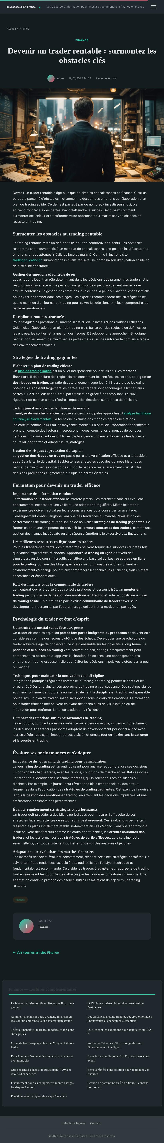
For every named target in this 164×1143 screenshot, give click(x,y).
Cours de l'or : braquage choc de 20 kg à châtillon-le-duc (42, 1045)
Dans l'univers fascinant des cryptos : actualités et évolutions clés (42, 1058)
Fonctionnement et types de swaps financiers (39, 1096)
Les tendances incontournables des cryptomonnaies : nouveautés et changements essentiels (120, 1018)
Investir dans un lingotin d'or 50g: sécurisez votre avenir (118, 1058)
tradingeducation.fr (27, 260)
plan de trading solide (35, 371)
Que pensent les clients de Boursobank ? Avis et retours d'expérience (41, 1071)
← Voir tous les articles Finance (36, 952)
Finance (24, 28)
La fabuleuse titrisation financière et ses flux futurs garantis (42, 1005)
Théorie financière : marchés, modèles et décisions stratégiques (42, 1032)
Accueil (11, 28)
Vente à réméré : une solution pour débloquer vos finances (118, 1071)
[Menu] (154, 7)
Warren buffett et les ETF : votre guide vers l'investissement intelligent (114, 1045)
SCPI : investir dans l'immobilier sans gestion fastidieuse (116, 1005)
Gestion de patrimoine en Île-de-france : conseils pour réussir (118, 1085)
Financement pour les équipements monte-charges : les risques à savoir (43, 1085)
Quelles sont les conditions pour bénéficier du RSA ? (119, 1032)
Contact (95, 1123)
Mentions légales (74, 1123)
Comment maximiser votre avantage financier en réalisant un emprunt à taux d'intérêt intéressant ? (41, 1018)
